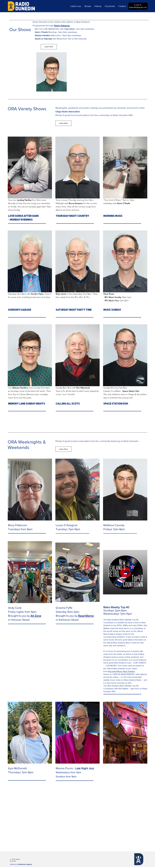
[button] (76, 6)
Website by (21, 864)
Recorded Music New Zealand (121, 671)
